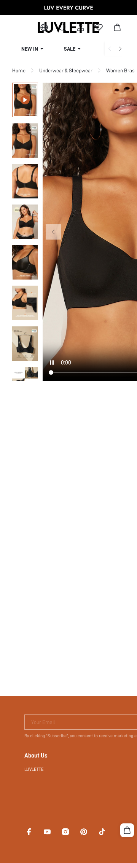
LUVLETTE (34, 769)
